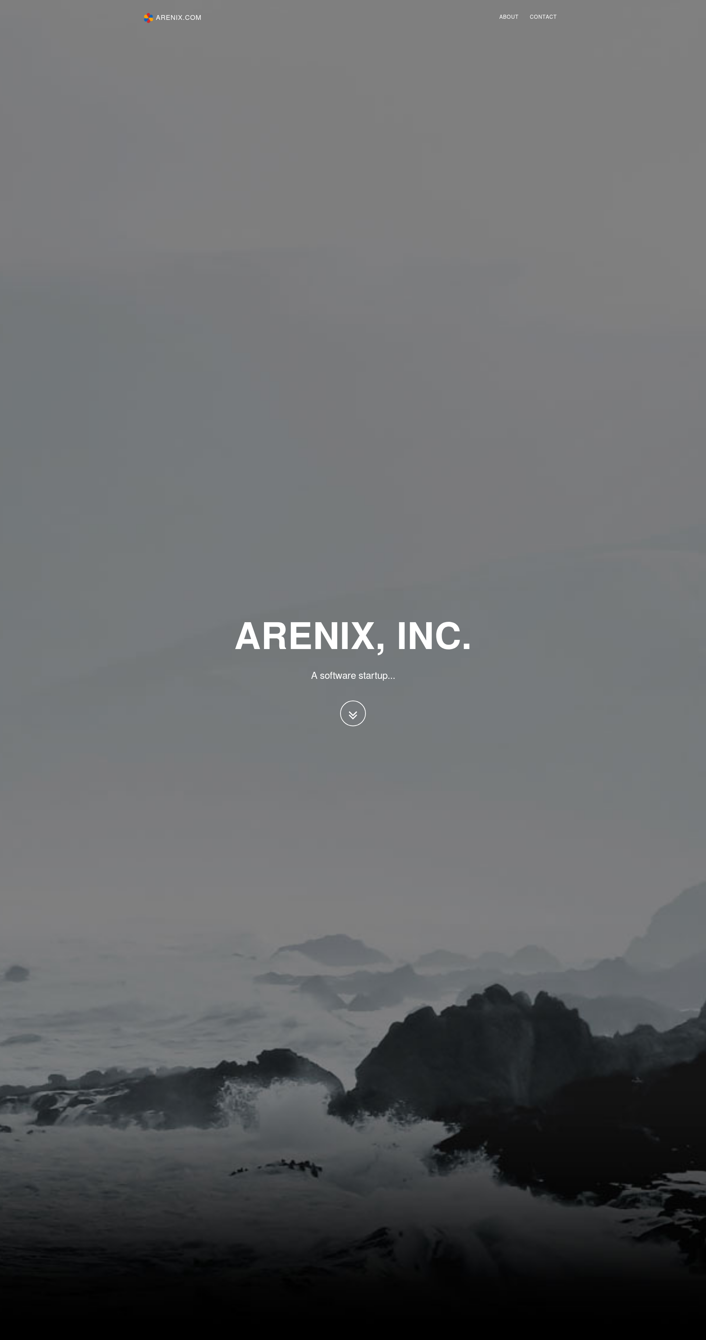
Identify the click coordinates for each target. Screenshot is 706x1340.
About (509, 16)
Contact (543, 16)
